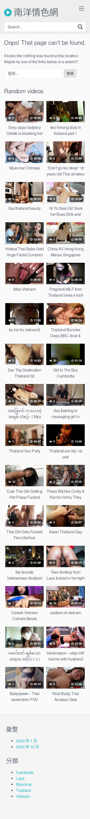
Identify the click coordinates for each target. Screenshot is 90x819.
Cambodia (25, 772)
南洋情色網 (35, 12)
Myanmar (24, 784)
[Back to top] (81, 808)
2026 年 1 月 (26, 741)
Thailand (23, 790)
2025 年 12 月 (27, 747)
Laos (20, 778)
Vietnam (23, 796)
